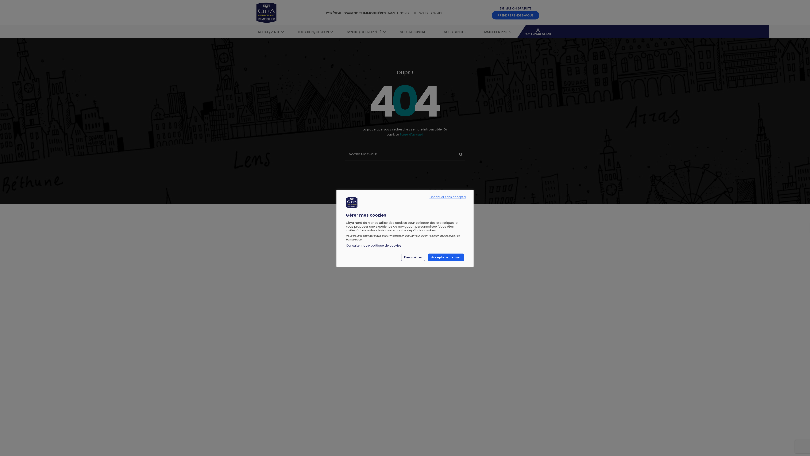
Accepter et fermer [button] (446, 257)
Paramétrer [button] (413, 257)
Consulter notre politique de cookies (373, 245)
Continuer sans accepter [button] (447, 197)
